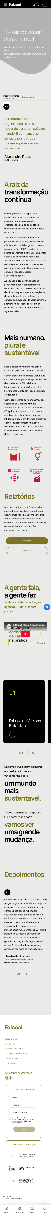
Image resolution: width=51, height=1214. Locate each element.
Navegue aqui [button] (27, 97)
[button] (33, 4)
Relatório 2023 (26, 550)
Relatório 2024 (26, 541)
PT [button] (43, 4)
